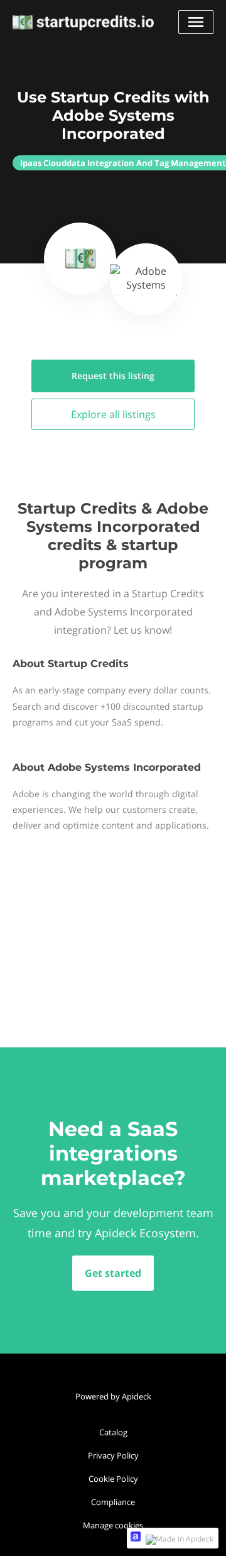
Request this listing (113, 376)
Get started (113, 1273)
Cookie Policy (113, 1478)
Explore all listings (113, 414)
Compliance (113, 1502)
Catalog (113, 1432)
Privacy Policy (113, 1455)
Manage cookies (113, 1525)
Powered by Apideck (113, 1396)
